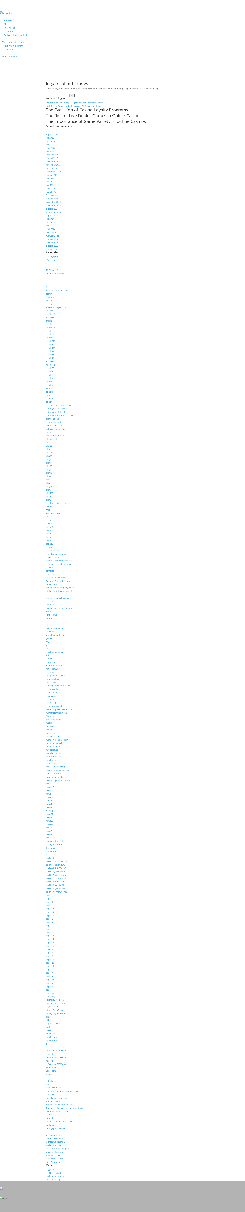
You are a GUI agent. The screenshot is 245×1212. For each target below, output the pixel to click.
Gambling (50, 631)
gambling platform (55, 635)
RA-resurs (8, 49)
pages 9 (49, 918)
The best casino (53, 1101)
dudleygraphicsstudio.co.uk (59, 591)
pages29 (50, 966)
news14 (49, 807)
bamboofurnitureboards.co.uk (60, 415)
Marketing (51, 716)
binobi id (50, 432)
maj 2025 (50, 185)
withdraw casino (54, 1135)
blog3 (48, 483)
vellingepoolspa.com (55, 1128)
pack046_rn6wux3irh (56, 871)
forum (49, 618)
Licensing (50, 699)
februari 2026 (52, 154)
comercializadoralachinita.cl (59, 560)
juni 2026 (50, 141)
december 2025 (53, 161)
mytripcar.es (52, 749)
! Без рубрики (52, 256)
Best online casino (54, 422)
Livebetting (51, 702)
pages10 (50, 925)
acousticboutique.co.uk (57, 290)
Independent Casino (55, 675)
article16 (50, 358)
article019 (50, 337)
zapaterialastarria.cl (55, 1158)
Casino (49, 523)
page (48, 895)
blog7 (48, 489)
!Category (50, 260)
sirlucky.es (51, 1081)
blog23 (49, 479)
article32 (50, 371)
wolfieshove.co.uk (54, 1145)
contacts (50, 570)
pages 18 (50, 912)
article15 (50, 354)
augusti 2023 (52, 249)
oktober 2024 (52, 208)
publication (51, 1037)
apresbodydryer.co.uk (56, 307)
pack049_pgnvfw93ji (55, 885)
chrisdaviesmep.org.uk (56, 554)
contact (49, 567)
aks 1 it (49, 304)
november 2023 (53, 242)
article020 (50, 341)
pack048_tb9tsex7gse (56, 881)
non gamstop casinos (56, 841)
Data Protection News (56, 577)
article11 (50, 344)
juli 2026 (50, 137)
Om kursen (7, 20)
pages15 (50, 942)
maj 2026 (50, 144)
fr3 (47, 625)
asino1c (49, 391)
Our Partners (52, 851)
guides (49, 658)
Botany (49, 506)
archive (49, 310)
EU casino (50, 601)
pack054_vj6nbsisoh (55, 888)
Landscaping (52, 692)
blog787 (49, 493)
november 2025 (53, 164)
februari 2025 (52, 195)
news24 (49, 817)
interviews (51, 682)
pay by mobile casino (56, 1003)
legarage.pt (51, 696)
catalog (49, 547)
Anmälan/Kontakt (10, 56)
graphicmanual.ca (54, 652)
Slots (48, 1084)
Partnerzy (50, 996)
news (48, 783)
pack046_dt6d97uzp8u (56, 868)
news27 (49, 824)
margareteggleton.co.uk (57, 712)
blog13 (49, 459)
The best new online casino (59, 1104)
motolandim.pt (53, 746)
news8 (49, 837)
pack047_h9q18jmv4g (56, 875)
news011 (50, 797)
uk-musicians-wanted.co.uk (59, 1121)
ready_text (51, 1054)
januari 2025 (52, 198)
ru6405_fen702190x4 (56, 1064)
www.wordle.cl (53, 1155)
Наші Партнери (53, 1162)
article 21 (50, 331)
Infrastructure (52, 679)
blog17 (49, 469)
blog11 (49, 456)
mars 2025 (51, 192)
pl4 (47, 1020)
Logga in (50, 1169)
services (50, 1074)
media (49, 722)
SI (47, 1077)
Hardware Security (55, 665)
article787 (50, 378)
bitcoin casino (52, 439)
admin (49, 293)
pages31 (50, 973)
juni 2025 (50, 181)
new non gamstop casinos (58, 780)
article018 (50, 334)
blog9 (48, 499)
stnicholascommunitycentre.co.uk (62, 1091)
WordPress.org (53, 1179)
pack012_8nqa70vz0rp (56, 861)
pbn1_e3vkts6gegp (55, 1010)
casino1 (49, 527)
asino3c (49, 398)
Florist (49, 611)
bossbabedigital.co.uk (56, 503)
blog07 (49, 449)
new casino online (54, 773)
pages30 (50, 969)
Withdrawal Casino (55, 1138)
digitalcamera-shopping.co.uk (60, 587)
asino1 (49, 388)
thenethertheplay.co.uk (57, 1111)
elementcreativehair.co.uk (58, 598)
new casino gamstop (55, 766)
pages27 (50, 959)
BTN (48, 510)
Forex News (51, 614)
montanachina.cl (54, 743)
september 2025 (53, 171)
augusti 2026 (52, 134)
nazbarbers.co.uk (54, 756)
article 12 (50, 327)
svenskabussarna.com (56, 1098)
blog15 (49, 466)
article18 (50, 361)
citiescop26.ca (52, 557)
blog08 (49, 452)
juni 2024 (50, 222)
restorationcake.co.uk (56, 1057)
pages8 (49, 986)
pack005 (50, 858)
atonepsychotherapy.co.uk (58, 405)
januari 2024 (52, 239)
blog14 (49, 462)
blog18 (49, 472)
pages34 (50, 979)
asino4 (49, 401)
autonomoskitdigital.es (56, 412)
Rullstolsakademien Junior (16, 35)
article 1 (50, 324)
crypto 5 (50, 574)
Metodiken (9, 24)
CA (47, 516)
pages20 (50, 952)
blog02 (49, 446)
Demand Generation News (58, 581)
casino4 (49, 537)
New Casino (51, 763)
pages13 (50, 935)
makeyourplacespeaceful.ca (59, 709)
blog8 (48, 496)
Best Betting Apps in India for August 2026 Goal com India (73, 106)
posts (48, 1027)
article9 (49, 381)
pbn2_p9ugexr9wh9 (55, 1013)
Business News (53, 513)
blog (48, 442)
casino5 (49, 540)
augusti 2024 (52, 215)
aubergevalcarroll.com (56, 408)
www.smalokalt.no (54, 1152)
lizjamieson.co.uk (54, 706)
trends (49, 1114)
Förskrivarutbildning (13, 45)
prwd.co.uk (51, 1033)
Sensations (51, 1070)
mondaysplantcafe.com (57, 739)
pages (49, 905)
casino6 (49, 543)
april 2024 (50, 229)
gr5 (47, 648)
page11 (49, 898)
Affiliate (49, 300)
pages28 (50, 962)
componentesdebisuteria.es (59, 564)
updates (50, 1125)
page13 (49, 902)
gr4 (47, 645)
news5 (49, 831)
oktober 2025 (52, 168)
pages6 (49, 983)
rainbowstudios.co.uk (56, 1050)
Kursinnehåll (10, 27)
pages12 (50, 932)
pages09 (50, 922)
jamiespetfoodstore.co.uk (58, 685)
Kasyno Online (53, 689)
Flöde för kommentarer (57, 1176)
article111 (50, 348)
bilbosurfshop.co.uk (55, 429)
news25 (49, 820)
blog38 (49, 486)
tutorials (50, 1118)
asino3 (49, 395)
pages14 (50, 939)
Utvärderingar (10, 31)
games (49, 638)
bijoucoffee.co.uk (54, 425)
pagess (49, 989)
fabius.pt (50, 604)
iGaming (50, 672)
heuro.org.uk (52, 668)
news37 (49, 827)
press (48, 1030)
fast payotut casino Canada (59, 608)
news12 (49, 804)
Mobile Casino (52, 736)
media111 (50, 726)
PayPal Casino (52, 1006)
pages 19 (50, 915)
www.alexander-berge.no (58, 1148)
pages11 (50, 929)
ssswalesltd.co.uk (54, 1087)
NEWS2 (49, 810)
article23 (50, 368)
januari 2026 (52, 158)
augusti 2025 (52, 175)
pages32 (50, 976)
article (49, 320)
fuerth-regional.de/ (55, 628)
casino (49, 520)
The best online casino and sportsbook (64, 1108)
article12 (50, 351)
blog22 (49, 476)
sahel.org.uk (52, 1067)
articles (49, 385)
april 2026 (50, 148)
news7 (49, 834)
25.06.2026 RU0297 (55, 273)
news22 (49, 814)
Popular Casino (53, 1023)
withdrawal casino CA (56, 1141)
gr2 (47, 641)
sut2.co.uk (51, 1094)
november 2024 (53, 205)
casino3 (49, 533)
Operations (51, 848)
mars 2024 (51, 232)
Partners (50, 993)
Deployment (51, 584)
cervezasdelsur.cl (54, 550)
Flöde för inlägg (53, 1172)
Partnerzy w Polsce (55, 999)
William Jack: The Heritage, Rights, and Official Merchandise (74, 102)
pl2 (47, 1016)
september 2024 (53, 212)
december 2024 (53, 202)
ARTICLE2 (50, 364)
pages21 (50, 956)
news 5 (49, 790)
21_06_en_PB (52, 270)
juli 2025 (50, 178)
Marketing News (53, 719)
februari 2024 (52, 235)
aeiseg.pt (50, 297)
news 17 (50, 787)
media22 (50, 729)
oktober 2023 (52, 245)
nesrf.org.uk (51, 760)
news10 (49, 800)
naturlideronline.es (55, 753)
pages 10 (50, 908)
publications (52, 1040)
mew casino (51, 733)
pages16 (50, 946)
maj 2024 (50, 225)
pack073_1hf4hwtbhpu (56, 891)
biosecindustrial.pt (55, 435)
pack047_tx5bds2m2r (56, 878)
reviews (49, 1060)
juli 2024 (50, 218)
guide (48, 655)
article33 (50, 375)
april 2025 (50, 188)
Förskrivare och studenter (14, 42)
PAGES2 (49, 949)
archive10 (50, 317)
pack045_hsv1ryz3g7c (56, 864)
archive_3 (50, 314)
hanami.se (51, 662)
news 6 (49, 793)
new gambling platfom (56, 777)
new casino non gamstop (58, 770)
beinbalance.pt (53, 418)
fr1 (47, 621)
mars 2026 (51, 151)
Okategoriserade (54, 844)
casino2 (49, 530)
